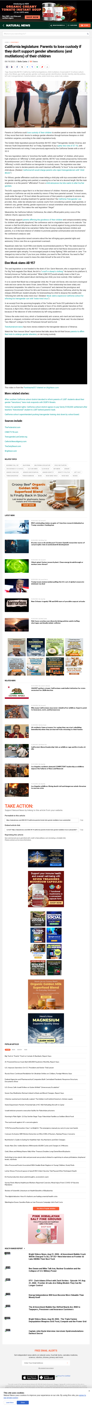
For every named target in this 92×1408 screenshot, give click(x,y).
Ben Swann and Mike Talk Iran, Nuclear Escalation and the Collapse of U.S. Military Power (54, 1269)
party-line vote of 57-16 (68, 146)
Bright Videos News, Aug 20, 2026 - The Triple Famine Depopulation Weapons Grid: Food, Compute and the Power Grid (57, 1320)
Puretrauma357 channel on (41, 387)
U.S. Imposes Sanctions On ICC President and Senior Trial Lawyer (29, 1068)
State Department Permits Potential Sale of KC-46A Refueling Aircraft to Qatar (34, 1105)
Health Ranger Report (14, 1248)
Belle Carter (22, 61)
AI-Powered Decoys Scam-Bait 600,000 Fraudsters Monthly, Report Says (32, 1062)
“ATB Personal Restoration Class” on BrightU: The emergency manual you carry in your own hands (41, 1128)
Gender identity (67, 74)
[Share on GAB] (37, 67)
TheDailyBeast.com (13, 446)
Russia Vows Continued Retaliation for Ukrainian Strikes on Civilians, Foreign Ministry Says (38, 1073)
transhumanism (30, 76)
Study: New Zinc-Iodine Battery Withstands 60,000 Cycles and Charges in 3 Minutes (36, 1146)
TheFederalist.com (12, 427)
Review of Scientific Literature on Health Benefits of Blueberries (29, 1191)
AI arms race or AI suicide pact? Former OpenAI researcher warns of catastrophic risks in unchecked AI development (58, 544)
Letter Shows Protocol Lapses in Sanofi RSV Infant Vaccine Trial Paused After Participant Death (41, 1171)
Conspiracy (14, 42)
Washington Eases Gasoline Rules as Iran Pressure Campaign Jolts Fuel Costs (34, 1202)
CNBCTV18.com (11, 432)
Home (7, 42)
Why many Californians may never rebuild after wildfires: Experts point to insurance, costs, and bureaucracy (59, 709)
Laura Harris (44, 579)
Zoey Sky (42, 599)
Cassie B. (43, 520)
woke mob (59, 76)
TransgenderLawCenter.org (16, 437)
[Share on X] (22, 67)
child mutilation (53, 72)
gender (28, 74)
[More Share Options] (47, 67)
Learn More (10, 1402)
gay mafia (21, 74)
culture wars (33, 469)
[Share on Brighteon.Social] (7, 67)
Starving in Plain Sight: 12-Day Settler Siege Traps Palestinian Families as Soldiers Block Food (39, 1116)
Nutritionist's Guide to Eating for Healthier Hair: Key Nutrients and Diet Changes (35, 1140)
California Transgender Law (70, 199)
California (27, 72)
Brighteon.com (11, 451)
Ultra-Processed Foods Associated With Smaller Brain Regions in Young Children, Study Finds (39, 1165)
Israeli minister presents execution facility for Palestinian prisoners (30, 1110)
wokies (66, 76)
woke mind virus (48, 76)
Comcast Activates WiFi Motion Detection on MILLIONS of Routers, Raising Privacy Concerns (40, 1134)
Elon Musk (13, 74)
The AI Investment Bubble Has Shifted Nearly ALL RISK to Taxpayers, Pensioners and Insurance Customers (54, 1308)
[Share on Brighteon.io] (12, 67)
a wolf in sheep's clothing (52, 271)
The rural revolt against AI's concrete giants (21, 1122)
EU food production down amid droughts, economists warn (27, 1177)
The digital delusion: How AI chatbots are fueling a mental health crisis (31, 1196)
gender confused (38, 74)
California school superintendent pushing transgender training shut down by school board (42, 414)
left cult (8, 76)
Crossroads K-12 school (69, 72)
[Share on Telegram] (27, 67)
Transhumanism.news (14, 327)
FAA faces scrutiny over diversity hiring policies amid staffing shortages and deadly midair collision (55, 622)
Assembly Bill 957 (16, 72)
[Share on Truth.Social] (32, 67)
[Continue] (67, 1363)
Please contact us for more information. (18, 840)
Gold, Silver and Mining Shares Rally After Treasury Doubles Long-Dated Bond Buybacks (37, 1151)
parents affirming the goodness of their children (43, 220)
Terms (61, 1384)
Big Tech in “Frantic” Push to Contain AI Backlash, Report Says (28, 1056)
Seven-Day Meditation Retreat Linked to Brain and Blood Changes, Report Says (34, 1093)
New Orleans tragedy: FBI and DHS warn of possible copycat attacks (58, 601)
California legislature (39, 72)
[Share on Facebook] (17, 67)
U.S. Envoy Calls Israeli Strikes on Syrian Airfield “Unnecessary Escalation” (32, 1087)
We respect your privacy (46, 1368)
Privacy (56, 1384)
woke (39, 76)
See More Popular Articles (46, 1208)
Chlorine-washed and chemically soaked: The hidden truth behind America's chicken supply (39, 1099)
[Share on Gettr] (42, 67)
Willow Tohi (43, 540)
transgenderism (17, 76)
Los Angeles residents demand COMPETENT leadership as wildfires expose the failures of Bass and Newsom (57, 767)
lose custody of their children (39, 132)
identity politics (79, 74)
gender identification (53, 74)
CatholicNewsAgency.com (15, 441)
